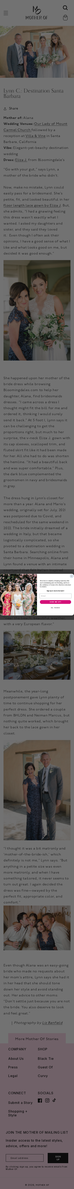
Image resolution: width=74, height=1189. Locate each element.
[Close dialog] (71, 576)
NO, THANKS (55, 607)
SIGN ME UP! (55, 602)
